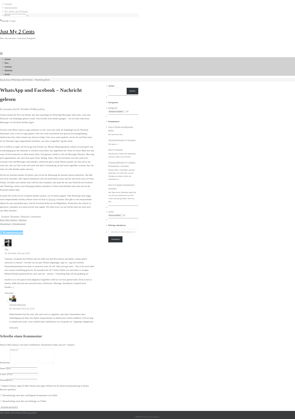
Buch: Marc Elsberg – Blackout (13, 220)
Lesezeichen (35, 216)
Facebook (5, 216)
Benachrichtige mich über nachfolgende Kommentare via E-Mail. (30, 395)
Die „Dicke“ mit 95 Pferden (16, 11)
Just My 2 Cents (17, 31)
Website (3, 380)
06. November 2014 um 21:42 (21, 308)
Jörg (6, 249)
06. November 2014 (8, 109)
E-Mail (3, 374)
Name (3, 368)
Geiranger (131, 140)
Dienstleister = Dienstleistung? (13, 224)
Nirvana (148, 417)
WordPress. (156, 417)
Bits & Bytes (5, 80)
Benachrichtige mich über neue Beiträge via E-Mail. (25, 401)
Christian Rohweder (17, 305)
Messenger (14, 216)
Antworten (9, 293)
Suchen (132, 91)
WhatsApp (24, 216)
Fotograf (8, 4)
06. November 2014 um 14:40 (17, 253)
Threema (52, 199)
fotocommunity (11, 7)
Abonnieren (115, 239)
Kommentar (5, 362)
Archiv (111, 212)
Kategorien (112, 108)
